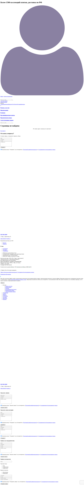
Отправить (3, 147)
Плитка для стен (4, 107)
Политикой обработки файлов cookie (18, 279)
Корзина (4, 299)
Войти (1, 96)
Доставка (5, 249)
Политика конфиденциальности (10, 272)
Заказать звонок (3, 102)
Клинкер (2, 112)
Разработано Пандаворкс (5, 274)
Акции (4, 293)
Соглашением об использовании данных (46, 149)
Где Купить (5, 248)
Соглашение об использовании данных (26, 272)
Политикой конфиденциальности (30, 149)
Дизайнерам (5, 250)
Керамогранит (4, 110)
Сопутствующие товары (6, 120)
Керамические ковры (6, 117)
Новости (5, 243)
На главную (2, 130)
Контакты (5, 298)
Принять (2, 282)
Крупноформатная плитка (7, 115)
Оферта (2, 272)
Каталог (4, 242)
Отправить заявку (4, 483)
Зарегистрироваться (8, 96)
